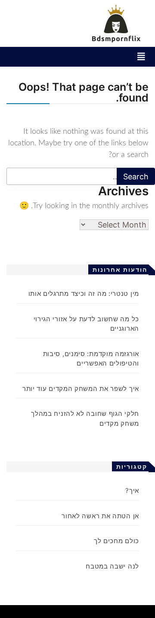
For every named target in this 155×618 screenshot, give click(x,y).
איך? (132, 490)
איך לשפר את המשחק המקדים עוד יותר (80, 388)
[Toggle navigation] (141, 56)
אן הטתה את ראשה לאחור (100, 516)
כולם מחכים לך (116, 541)
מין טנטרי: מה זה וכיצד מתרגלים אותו (84, 293)
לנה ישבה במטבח (112, 566)
